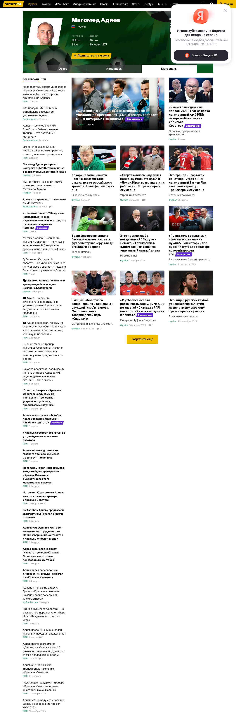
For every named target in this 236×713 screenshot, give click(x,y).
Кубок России (30, 602)
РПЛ (25, 101)
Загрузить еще (142, 339)
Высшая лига (30, 119)
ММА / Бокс (62, 4)
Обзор (63, 68)
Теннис (162, 4)
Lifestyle (148, 4)
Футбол (32, 4)
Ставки (104, 4)
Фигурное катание (84, 4)
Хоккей (46, 4)
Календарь (114, 68)
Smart (135, 4)
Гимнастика (120, 4)
